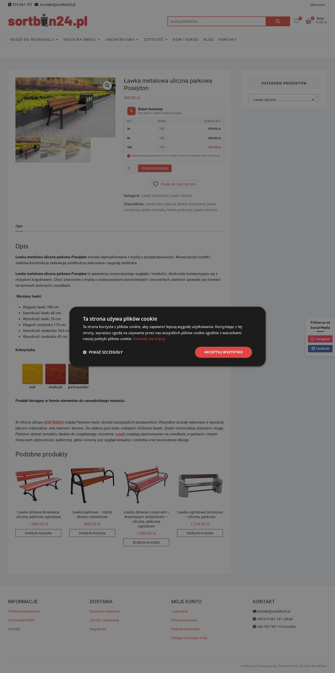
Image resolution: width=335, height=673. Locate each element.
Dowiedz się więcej (149, 338)
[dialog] (167, 336)
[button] (103, 352)
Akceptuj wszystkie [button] (223, 352)
